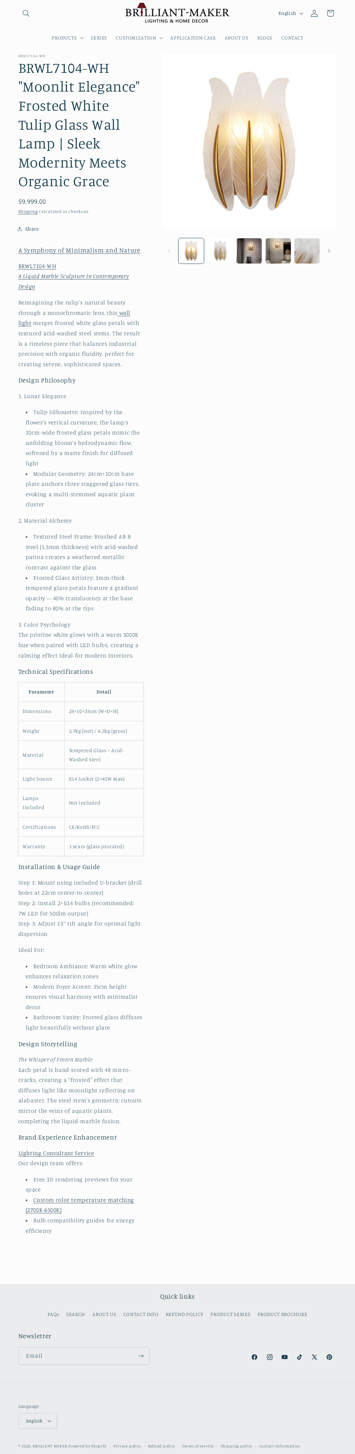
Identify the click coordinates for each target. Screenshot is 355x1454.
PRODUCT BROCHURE (283, 1314)
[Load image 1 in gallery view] (191, 251)
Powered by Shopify (87, 1446)
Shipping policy (236, 1446)
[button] (26, 13)
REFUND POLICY (185, 1314)
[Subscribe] (141, 1355)
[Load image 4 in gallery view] (278, 251)
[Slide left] (169, 251)
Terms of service (198, 1446)
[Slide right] (329, 251)
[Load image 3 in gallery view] (249, 251)
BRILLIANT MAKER (50, 1446)
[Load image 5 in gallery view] (307, 251)
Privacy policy (127, 1446)
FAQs (53, 1314)
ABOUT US (104, 1314)
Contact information (279, 1446)
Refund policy (161, 1446)
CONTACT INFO (141, 1314)
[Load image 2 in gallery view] (220, 251)
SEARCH (75, 1314)
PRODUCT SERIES (230, 1314)
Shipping (28, 211)
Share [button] (32, 229)
